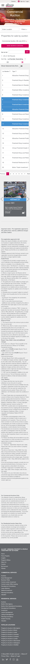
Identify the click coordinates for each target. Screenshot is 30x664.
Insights (3, 558)
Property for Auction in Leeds (9, 632)
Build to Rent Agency (7, 604)
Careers (13, 1)
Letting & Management (7, 614)
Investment (4, 610)
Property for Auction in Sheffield (9, 645)
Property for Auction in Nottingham (10, 643)
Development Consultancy (8, 586)
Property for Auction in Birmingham (10, 628)
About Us (3, 562)
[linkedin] (3, 659)
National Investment (6, 590)
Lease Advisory (5, 588)
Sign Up (22, 1)
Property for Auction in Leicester (10, 634)
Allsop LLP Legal (15, 656)
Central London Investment (8, 582)
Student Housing (5, 618)
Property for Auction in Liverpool (10, 636)
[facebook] (10, 659)
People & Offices (5, 560)
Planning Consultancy (7, 592)
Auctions (3, 576)
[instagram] (13, 659)
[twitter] (7, 659)
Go (27, 52)
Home (3, 554)
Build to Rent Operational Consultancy (11, 606)
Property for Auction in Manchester (10, 640)
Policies (3, 568)
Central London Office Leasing (9, 584)
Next (27, 199)
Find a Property (5, 556)
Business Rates (5, 580)
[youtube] (17, 659)
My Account (4, 566)
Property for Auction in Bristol (9, 630)
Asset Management (6, 578)
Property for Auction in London (9, 638)
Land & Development (7, 612)
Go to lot (4, 52)
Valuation (3, 594)
